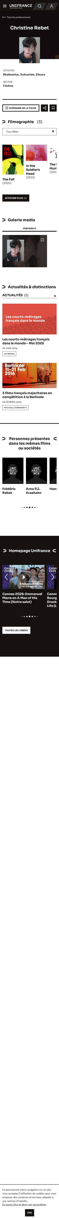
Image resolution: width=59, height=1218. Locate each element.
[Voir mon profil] (51, 6)
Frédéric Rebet (9, 491)
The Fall (8, 179)
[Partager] (44, 108)
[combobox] (29, 131)
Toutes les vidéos (16, 630)
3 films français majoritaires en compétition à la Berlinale (27, 395)
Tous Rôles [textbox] (12, 131)
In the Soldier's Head (33, 170)
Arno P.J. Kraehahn (33, 491)
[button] (42, 240)
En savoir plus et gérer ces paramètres (24, 1204)
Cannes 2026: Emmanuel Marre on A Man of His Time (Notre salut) (22, 598)
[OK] (29, 1212)
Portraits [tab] (29, 228)
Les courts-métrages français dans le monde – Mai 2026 (26, 341)
